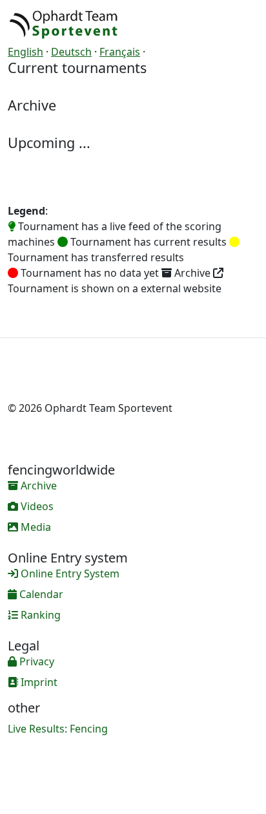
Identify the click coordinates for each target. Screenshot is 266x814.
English (25, 52)
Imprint (37, 682)
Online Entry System (68, 573)
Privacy (35, 661)
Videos (36, 506)
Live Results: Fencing (58, 729)
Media (34, 527)
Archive (37, 485)
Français (119, 52)
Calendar (40, 594)
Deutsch (71, 52)
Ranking (39, 615)
